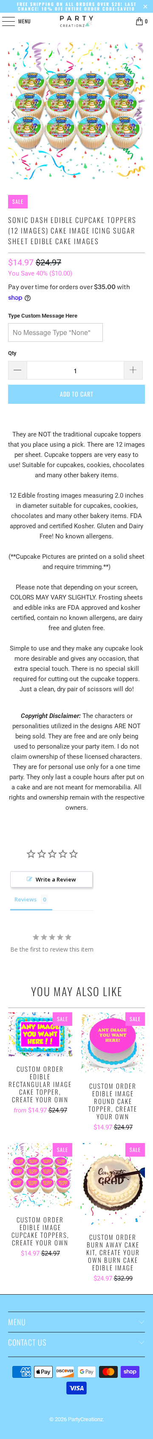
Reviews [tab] (25, 899)
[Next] (138, 112)
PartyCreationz (85, 1419)
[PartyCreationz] (76, 21)
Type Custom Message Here (42, 316)
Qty (12, 353)
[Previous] (14, 112)
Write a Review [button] (56, 879)
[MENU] (4, 21)
